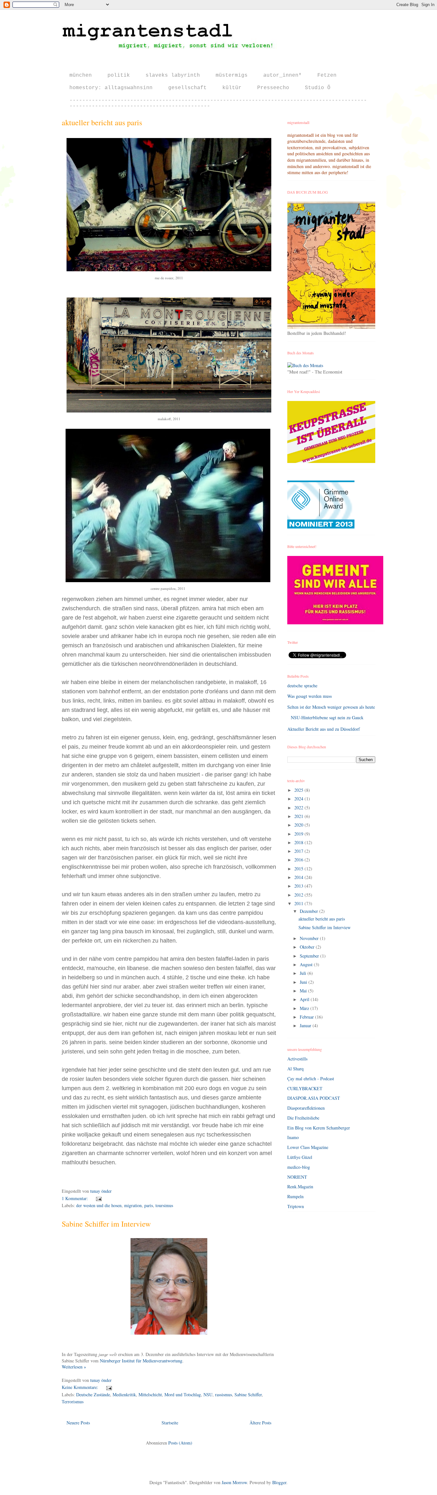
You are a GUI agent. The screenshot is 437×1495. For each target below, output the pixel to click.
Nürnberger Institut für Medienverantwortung (141, 1361)
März (305, 1008)
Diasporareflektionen (306, 1108)
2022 (299, 808)
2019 (299, 834)
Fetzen (327, 75)
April (305, 999)
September (310, 956)
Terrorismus (72, 1402)
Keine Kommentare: (80, 1387)
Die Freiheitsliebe (303, 1118)
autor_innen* (282, 75)
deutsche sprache (302, 685)
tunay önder (101, 1191)
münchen (80, 75)
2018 (299, 842)
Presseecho (273, 88)
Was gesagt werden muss (309, 696)
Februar (307, 1017)
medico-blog (298, 1167)
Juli (303, 973)
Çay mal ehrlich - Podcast (310, 1078)
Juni (304, 982)
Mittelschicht (150, 1394)
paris (148, 1205)
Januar (306, 1025)
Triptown (295, 1206)
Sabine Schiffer (248, 1394)
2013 (299, 886)
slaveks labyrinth (173, 75)
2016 (299, 860)
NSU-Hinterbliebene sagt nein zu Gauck (327, 717)
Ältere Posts (260, 1423)
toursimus (164, 1205)
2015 (299, 869)
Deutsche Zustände (93, 1394)
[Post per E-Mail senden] (98, 1198)
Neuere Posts (78, 1423)
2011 (299, 903)
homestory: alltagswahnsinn (111, 88)
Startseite (170, 1423)
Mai (304, 991)
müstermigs (232, 75)
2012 (299, 895)
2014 (299, 877)
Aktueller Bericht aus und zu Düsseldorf (323, 729)
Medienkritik (124, 1394)
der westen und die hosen (99, 1205)
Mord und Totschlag (182, 1394)
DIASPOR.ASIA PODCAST (313, 1098)
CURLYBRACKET (304, 1088)
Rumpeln (295, 1196)
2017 (299, 851)
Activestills (297, 1059)
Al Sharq (295, 1069)
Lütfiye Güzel (299, 1157)
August (307, 964)
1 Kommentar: (75, 1198)
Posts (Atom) (180, 1443)
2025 (299, 790)
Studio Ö (317, 88)
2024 (299, 799)
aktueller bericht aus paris (102, 122)
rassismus (223, 1394)
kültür (232, 88)
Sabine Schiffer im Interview (106, 1224)
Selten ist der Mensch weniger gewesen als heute (331, 707)
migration (133, 1205)
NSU (207, 1394)
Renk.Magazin (300, 1186)
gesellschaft (187, 88)
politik (118, 75)
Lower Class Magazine (307, 1147)
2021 (299, 816)
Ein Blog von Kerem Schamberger (318, 1128)
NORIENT (297, 1177)
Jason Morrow (234, 1482)
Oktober (308, 947)
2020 (299, 825)
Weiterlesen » (74, 1367)
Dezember (309, 911)
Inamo (293, 1137)
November (310, 938)
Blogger (279, 1482)
